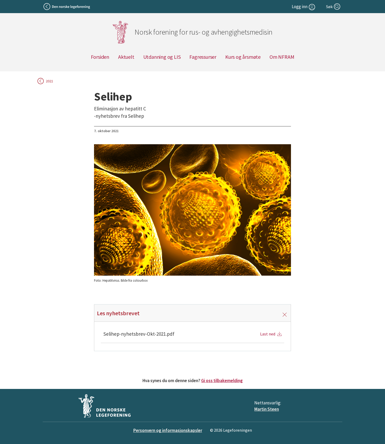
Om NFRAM (282, 57)
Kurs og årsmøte (243, 57)
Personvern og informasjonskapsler (167, 430)
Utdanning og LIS (162, 57)
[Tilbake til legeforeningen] (67, 6)
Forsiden (100, 57)
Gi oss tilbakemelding (222, 380)
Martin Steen (266, 409)
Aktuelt (126, 57)
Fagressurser (202, 57)
